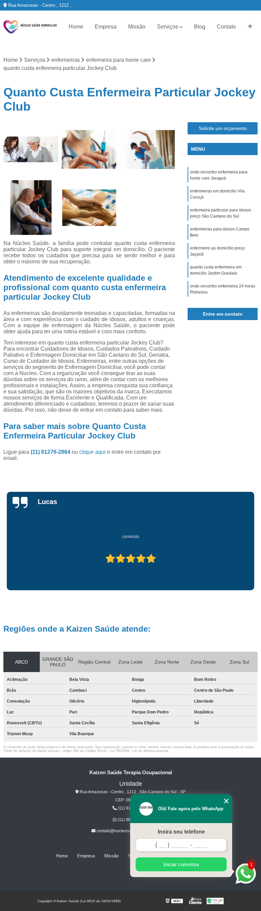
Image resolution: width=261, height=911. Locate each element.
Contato (226, 27)
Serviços (167, 27)
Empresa (106, 27)
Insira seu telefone (181, 832)
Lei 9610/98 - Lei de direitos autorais (139, 750)
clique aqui (92, 452)
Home (76, 27)
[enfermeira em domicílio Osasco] (89, 149)
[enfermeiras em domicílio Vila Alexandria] (89, 207)
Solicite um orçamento (223, 128)
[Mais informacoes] (250, 27)
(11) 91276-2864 (51, 452)
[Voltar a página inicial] (30, 27)
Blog (199, 27)
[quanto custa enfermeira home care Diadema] (147, 149)
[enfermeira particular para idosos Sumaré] (30, 207)
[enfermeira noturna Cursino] (30, 149)
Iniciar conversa (181, 864)
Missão (136, 27)
